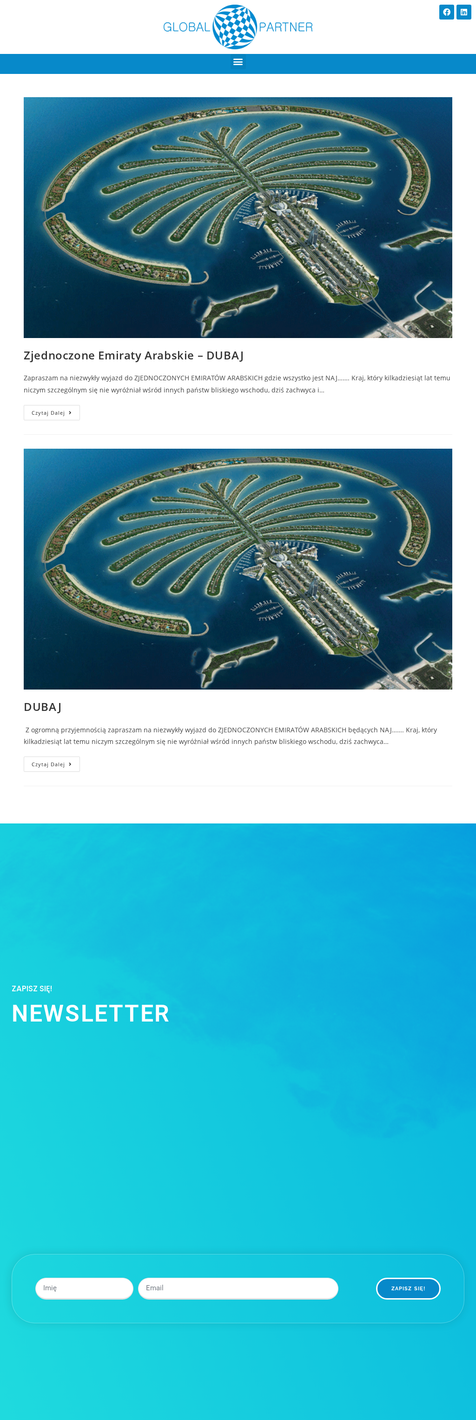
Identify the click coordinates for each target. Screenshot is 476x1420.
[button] (238, 61)
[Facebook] (446, 12)
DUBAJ (42, 706)
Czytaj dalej (56, 410)
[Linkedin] (463, 12)
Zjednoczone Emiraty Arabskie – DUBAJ (134, 355)
